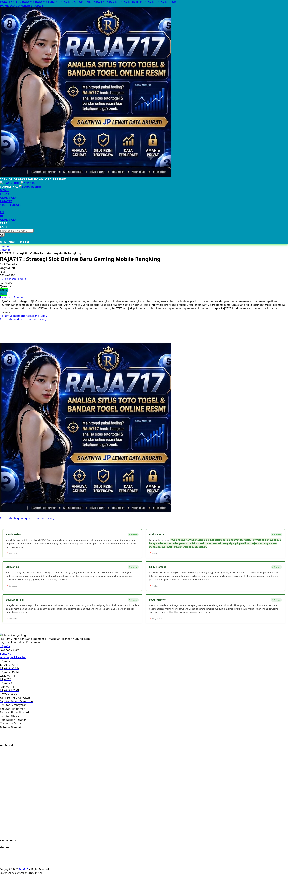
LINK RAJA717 (94, 2)
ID (1, 216)
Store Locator (12, 205)
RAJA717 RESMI (167, 2)
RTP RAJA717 (145, 2)
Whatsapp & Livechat (13, 657)
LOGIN (3, 293)
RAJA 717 (111, 2)
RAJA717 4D (127, 2)
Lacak (5, 194)
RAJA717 (6, 2)
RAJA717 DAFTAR (71, 2)
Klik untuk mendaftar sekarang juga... (24, 316)
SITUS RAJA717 (23, 2)
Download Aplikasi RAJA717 (22, 5)
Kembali (5, 246)
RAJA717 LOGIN (46, 2)
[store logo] (30, 186)
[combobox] (17, 231)
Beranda (5, 250)
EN (2, 212)
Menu (4, 190)
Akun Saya (8, 197)
